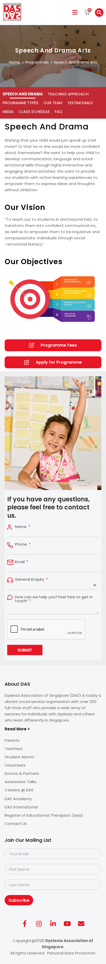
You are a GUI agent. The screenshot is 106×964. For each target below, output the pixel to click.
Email (20, 562)
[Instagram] (39, 923)
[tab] (22, 94)
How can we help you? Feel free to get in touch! (54, 599)
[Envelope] (81, 923)
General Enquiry (30, 579)
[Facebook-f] (25, 923)
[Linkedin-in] (53, 923)
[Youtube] (67, 923)
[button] (74, 12)
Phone (21, 544)
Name (21, 527)
